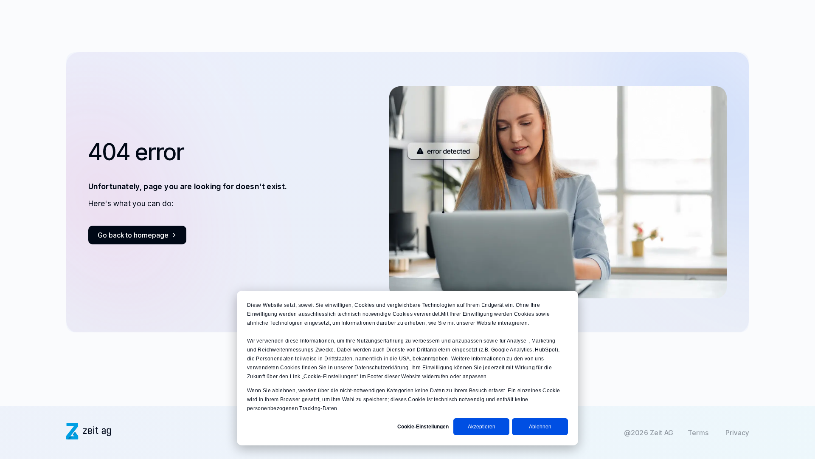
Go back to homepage (133, 235)
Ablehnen (540, 427)
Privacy (737, 432)
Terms (698, 432)
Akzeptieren (481, 427)
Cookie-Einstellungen (423, 427)
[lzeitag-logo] (88, 436)
